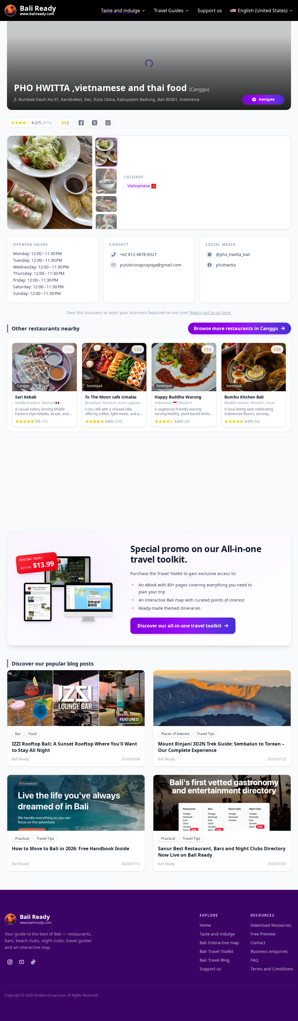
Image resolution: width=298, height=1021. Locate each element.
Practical (22, 838)
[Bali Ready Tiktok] (33, 962)
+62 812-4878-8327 (138, 254)
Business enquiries (269, 951)
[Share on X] (94, 123)
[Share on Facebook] (81, 123)
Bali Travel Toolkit (216, 951)
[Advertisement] (149, 482)
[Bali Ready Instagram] (10, 962)
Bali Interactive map (219, 942)
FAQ (254, 960)
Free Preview (263, 934)
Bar (18, 733)
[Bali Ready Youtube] (21, 962)
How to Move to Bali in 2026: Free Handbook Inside (70, 848)
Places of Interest (175, 733)
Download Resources (271, 925)
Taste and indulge (120, 10)
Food (32, 733)
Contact (258, 942)
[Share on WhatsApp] (108, 123)
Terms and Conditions (272, 969)
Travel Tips (205, 733)
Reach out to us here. (211, 312)
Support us (210, 10)
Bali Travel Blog (215, 960)
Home (205, 925)
